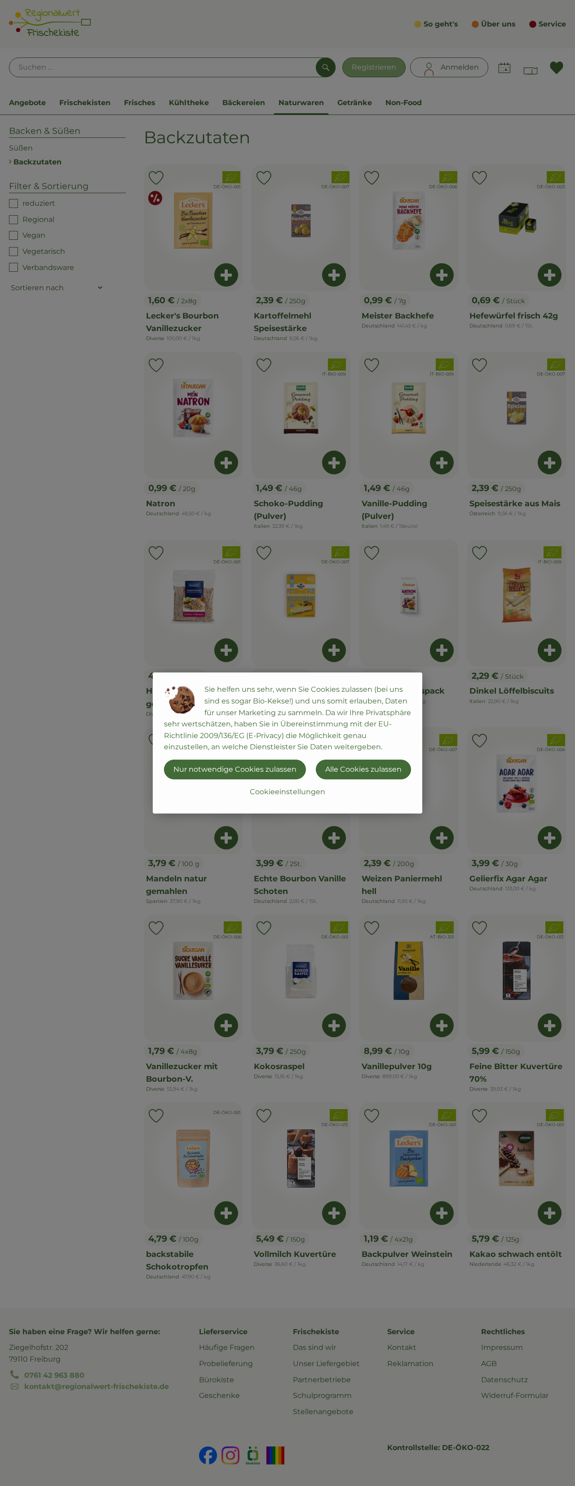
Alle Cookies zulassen (363, 769)
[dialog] (287, 743)
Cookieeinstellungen (287, 791)
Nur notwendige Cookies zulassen (234, 769)
